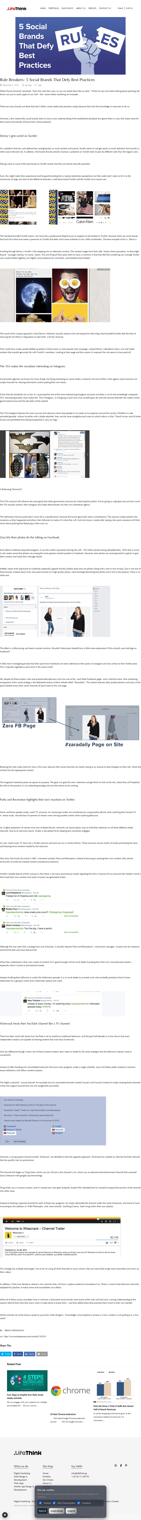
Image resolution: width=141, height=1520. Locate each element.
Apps (40, 85)
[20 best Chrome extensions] (70, 1390)
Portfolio (47, 1476)
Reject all (42, 1511)
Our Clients (48, 1480)
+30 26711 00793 (80, 1476)
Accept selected (57, 1511)
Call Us (129, 8)
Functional (86, 1503)
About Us (47, 1483)
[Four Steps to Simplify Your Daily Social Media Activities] (27, 1380)
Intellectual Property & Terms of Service (27, 1505)
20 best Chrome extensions (63, 1414)
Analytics (47, 1503)
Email (120, 8)
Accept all (71, 1511)
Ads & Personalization (66, 1503)
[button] (6, 1354)
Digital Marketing (22, 1473)
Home (45, 1473)
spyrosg (28, 85)
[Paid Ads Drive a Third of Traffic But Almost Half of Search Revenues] (113, 1386)
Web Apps (19, 1483)
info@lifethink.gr (79, 1473)
